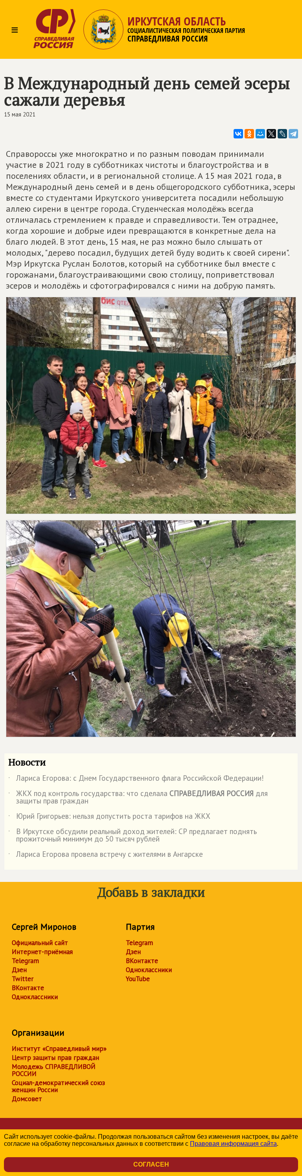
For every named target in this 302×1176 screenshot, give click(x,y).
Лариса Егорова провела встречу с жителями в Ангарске (105, 856)
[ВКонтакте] (238, 133)
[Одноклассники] (249, 133)
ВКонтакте (28, 987)
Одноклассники (35, 996)
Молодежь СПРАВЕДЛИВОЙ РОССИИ (54, 1070)
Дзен (19, 969)
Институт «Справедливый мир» (59, 1048)
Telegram (25, 960)
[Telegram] (293, 133)
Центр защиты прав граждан (55, 1057)
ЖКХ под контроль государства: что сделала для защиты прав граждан (138, 797)
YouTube (138, 978)
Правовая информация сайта (233, 1143)
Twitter (22, 978)
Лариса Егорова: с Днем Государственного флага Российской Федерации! (136, 779)
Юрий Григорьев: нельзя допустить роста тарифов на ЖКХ (109, 817)
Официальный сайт (40, 942)
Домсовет (27, 1098)
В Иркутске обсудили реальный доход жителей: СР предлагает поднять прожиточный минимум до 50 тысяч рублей (132, 835)
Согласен (151, 1164)
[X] (271, 133)
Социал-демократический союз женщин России (58, 1086)
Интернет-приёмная (42, 951)
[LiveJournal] (282, 133)
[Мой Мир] (260, 133)
